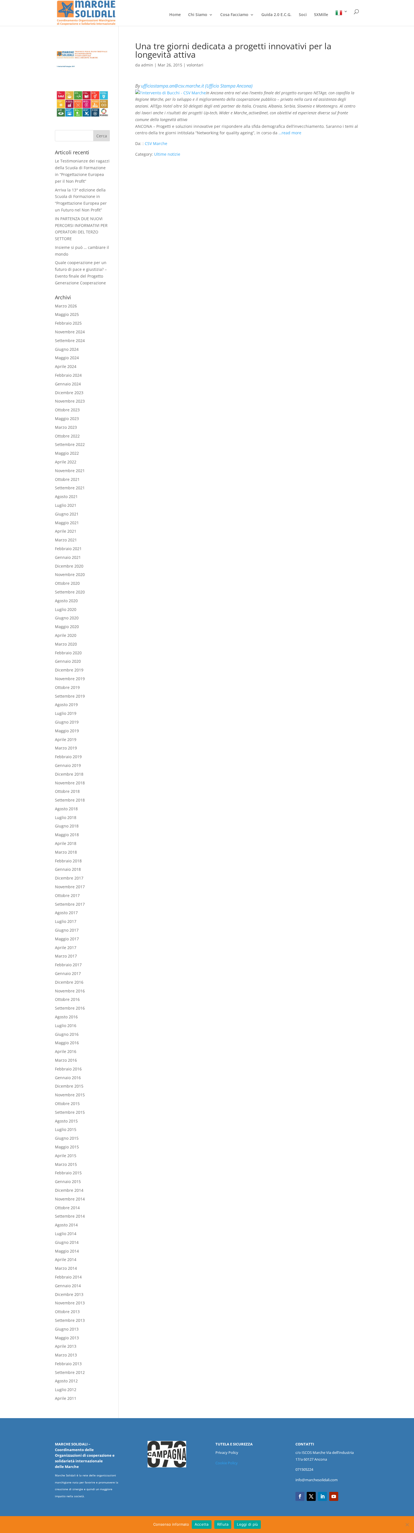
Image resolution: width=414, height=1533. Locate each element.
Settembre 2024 (70, 340)
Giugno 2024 (67, 349)
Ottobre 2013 (67, 1311)
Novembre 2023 (70, 401)
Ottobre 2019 (67, 687)
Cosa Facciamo (234, 15)
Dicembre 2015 (69, 1086)
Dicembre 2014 (69, 1190)
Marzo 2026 (66, 306)
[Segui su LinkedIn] (322, 1496)
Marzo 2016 (66, 1060)
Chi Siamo (197, 15)
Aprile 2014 (65, 1259)
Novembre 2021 (70, 470)
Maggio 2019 (67, 730)
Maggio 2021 (67, 522)
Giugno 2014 (67, 1242)
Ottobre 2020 (67, 583)
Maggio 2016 (67, 1042)
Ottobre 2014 (67, 1207)
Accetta (202, 1524)
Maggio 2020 (67, 626)
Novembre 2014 (70, 1199)
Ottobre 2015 (67, 1103)
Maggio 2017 (67, 938)
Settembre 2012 (70, 1372)
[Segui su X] (311, 1496)
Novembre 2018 (70, 783)
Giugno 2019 (67, 722)
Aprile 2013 (65, 1346)
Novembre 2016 (70, 991)
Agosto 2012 (66, 1381)
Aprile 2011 (65, 1398)
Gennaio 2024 (68, 384)
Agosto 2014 (66, 1225)
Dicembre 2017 (69, 878)
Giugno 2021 (67, 514)
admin (147, 65)
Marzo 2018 (66, 852)
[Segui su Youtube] (333, 1496)
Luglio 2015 (65, 1129)
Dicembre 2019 (69, 670)
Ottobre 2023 (67, 409)
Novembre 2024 (70, 331)
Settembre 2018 (70, 800)
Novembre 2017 (70, 886)
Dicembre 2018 (69, 774)
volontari (195, 65)
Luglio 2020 (65, 609)
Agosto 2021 (66, 496)
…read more (290, 132)
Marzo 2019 (66, 748)
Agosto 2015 (66, 1121)
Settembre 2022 (70, 444)
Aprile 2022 (65, 462)
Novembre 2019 (70, 678)
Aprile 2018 (65, 843)
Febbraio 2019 (68, 756)
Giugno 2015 (67, 1138)
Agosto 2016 (66, 1016)
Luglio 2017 (65, 921)
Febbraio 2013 (68, 1363)
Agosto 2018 (66, 808)
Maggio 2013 (67, 1337)
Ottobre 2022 (67, 436)
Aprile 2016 (65, 1051)
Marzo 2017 (66, 956)
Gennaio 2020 (68, 661)
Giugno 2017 (67, 930)
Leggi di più (247, 1524)
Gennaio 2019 (68, 765)
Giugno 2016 (67, 1034)
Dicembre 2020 (69, 566)
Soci (303, 15)
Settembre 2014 (70, 1216)
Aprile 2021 (65, 531)
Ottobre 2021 (67, 479)
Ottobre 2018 (67, 791)
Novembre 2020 (70, 574)
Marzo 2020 (66, 644)
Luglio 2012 (65, 1389)
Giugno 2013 (67, 1329)
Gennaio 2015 (68, 1181)
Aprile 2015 (65, 1155)
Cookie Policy (226, 1462)
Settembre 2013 (70, 1320)
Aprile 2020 (65, 635)
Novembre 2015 (70, 1094)
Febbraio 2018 (68, 860)
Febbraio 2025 (68, 323)
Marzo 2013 (66, 1355)
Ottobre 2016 (67, 999)
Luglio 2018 (65, 817)
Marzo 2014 (66, 1268)
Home (175, 15)
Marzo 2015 (66, 1164)
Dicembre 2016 (69, 982)
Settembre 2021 (70, 487)
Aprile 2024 (65, 366)
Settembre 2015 (70, 1112)
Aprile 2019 (65, 739)
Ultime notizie (167, 154)
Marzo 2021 (66, 540)
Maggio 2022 (67, 453)
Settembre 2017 (70, 904)
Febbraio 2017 (68, 964)
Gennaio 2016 (68, 1077)
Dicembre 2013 (69, 1294)
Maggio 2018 (67, 834)
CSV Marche (156, 143)
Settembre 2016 (70, 1008)
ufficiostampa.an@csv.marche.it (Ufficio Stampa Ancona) (197, 86)
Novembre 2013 (70, 1303)
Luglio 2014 (65, 1233)
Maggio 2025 (67, 314)
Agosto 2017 (66, 912)
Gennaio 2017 (68, 973)
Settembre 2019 (70, 696)
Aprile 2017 (65, 947)
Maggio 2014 (67, 1251)
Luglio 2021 (65, 505)
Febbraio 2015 (68, 1172)
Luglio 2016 (65, 1025)
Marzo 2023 (66, 427)
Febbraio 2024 (68, 375)
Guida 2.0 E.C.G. (276, 15)
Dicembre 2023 (69, 392)
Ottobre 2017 (67, 895)
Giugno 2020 (67, 618)
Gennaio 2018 (68, 869)
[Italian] (341, 17)
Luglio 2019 (65, 713)
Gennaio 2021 (68, 557)
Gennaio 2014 (68, 1285)
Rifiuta (223, 1524)
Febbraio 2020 (68, 652)
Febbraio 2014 (68, 1277)
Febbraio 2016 (68, 1069)
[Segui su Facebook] (299, 1496)
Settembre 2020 (70, 592)
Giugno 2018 (67, 826)
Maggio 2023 (67, 418)
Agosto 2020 (66, 600)
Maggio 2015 (67, 1147)
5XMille (321, 15)
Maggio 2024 (67, 357)
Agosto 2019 (66, 704)
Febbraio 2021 (68, 548)
